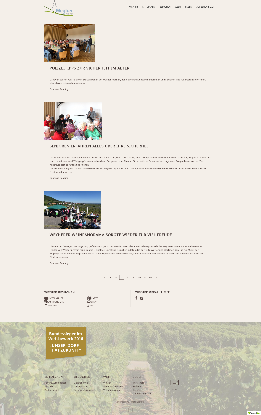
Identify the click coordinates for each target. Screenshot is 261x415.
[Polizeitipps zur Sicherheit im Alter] (130, 43)
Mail (174, 389)
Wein (178, 6)
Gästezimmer (81, 386)
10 (139, 277)
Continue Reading (59, 89)
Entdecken (148, 6)
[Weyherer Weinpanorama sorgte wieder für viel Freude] (130, 210)
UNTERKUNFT (55, 298)
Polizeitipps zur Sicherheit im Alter (90, 67)
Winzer (107, 382)
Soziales (137, 389)
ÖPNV (93, 301)
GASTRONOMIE (55, 301)
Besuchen (165, 6)
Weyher (133, 6)
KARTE (94, 298)
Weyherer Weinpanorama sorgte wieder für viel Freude (111, 234)
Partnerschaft (51, 389)
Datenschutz (138, 401)
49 (150, 277)
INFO (91, 305)
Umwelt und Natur (143, 393)
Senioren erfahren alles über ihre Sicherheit (100, 145)
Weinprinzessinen (113, 386)
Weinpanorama (111, 389)
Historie (48, 386)
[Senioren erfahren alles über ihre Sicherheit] (130, 121)
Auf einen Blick (205, 6)
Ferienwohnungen (83, 389)
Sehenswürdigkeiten (55, 382)
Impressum (122, 401)
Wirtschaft (138, 382)
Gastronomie (81, 382)
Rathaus (137, 386)
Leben (188, 6)
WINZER (52, 305)
